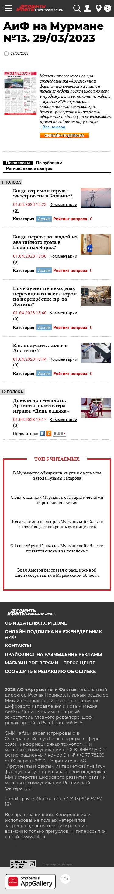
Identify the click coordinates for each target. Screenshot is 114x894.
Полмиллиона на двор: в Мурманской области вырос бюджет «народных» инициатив (57, 524)
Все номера (54, 127)
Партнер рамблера (57, 864)
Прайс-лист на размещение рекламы (53, 654)
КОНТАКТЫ (18, 645)
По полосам (18, 162)
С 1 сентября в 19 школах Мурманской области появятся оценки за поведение (57, 548)
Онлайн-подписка (64, 135)
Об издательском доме (36, 623)
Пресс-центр (79, 663)
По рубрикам (49, 162)
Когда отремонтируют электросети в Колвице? (43, 193)
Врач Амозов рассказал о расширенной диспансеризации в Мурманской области (57, 572)
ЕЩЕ (59, 433)
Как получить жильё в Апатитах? (40, 348)
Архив (44, 218)
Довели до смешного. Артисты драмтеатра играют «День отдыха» (41, 405)
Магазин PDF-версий (31, 663)
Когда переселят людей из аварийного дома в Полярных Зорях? (45, 242)
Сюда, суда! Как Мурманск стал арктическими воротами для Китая (57, 499)
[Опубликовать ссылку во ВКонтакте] (42, 433)
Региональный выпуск (29, 168)
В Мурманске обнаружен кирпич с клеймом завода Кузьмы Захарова (57, 475)
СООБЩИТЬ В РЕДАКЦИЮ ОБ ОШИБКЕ (50, 671)
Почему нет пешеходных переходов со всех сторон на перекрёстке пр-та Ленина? (45, 296)
